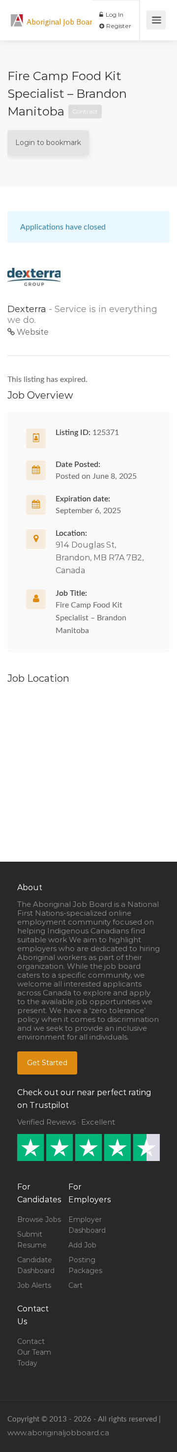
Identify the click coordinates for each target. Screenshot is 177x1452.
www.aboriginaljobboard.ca (58, 1432)
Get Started (47, 1062)
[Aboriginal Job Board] (17, 15)
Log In (113, 14)
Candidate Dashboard (36, 1265)
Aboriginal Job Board (62, 22)
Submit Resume (32, 1239)
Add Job (82, 1245)
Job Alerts (34, 1285)
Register (118, 25)
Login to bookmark (48, 142)
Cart (75, 1285)
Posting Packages (85, 1265)
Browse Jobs (39, 1219)
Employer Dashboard (87, 1225)
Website (32, 332)
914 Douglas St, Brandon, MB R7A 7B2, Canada (100, 557)
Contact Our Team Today (34, 1352)
